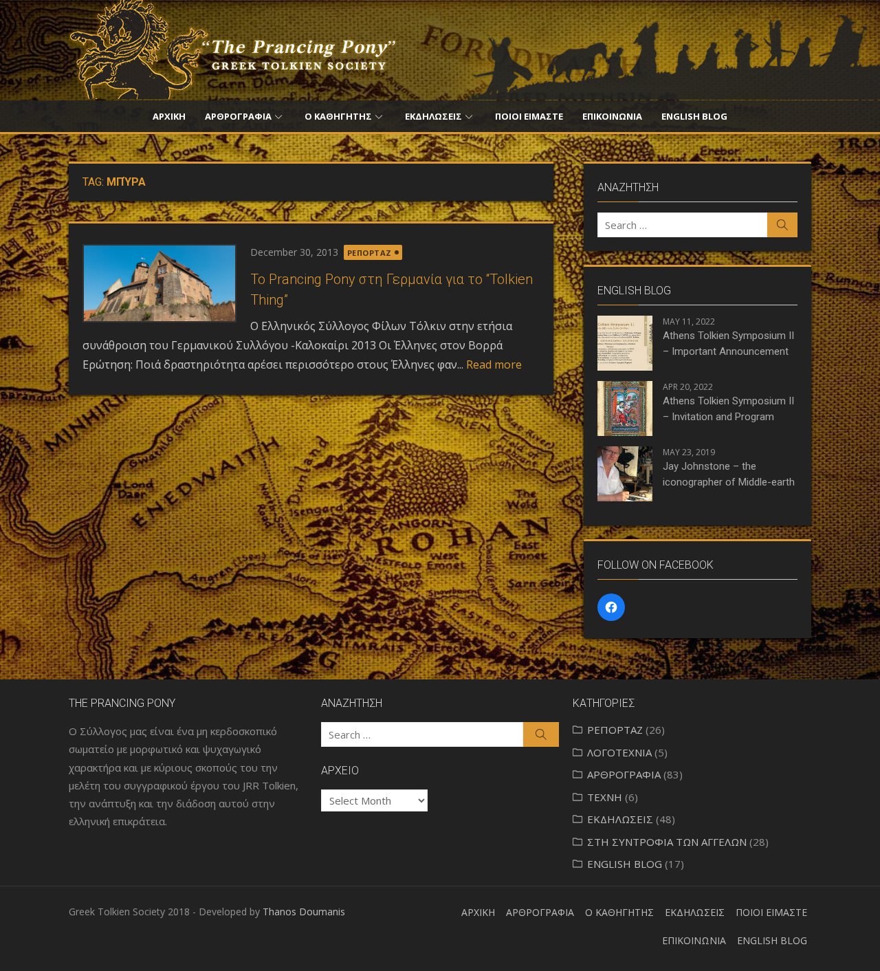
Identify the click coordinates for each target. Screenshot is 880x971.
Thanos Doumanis (304, 911)
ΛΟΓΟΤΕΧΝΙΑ (619, 752)
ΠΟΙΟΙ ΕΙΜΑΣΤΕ (529, 116)
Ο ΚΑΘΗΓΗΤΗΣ (338, 116)
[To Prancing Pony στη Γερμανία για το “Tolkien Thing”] (159, 283)
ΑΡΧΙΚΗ (169, 116)
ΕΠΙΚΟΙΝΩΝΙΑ (612, 116)
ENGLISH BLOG (694, 116)
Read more (494, 364)
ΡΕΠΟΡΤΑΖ (369, 253)
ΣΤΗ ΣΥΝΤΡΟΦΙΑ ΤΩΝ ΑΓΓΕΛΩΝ (667, 842)
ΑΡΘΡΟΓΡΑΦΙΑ (238, 116)
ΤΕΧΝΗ (604, 797)
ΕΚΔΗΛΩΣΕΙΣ (433, 116)
